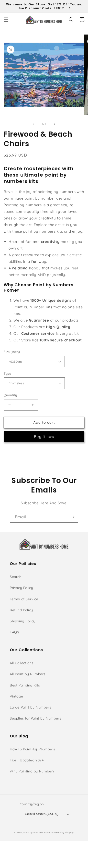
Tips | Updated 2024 (27, 760)
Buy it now (44, 436)
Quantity (10, 395)
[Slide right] (54, 124)
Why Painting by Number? (32, 771)
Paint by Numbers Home (37, 832)
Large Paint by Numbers (30, 707)
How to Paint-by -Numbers (32, 749)
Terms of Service (24, 599)
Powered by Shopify (63, 832)
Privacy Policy (21, 588)
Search (16, 577)
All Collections (21, 663)
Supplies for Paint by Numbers (35, 718)
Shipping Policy (22, 621)
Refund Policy (21, 610)
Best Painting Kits (25, 685)
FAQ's (15, 632)
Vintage (16, 696)
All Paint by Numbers (27, 674)
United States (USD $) (41, 814)
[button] (6, 19)
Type (7, 373)
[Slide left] (33, 124)
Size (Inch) (12, 352)
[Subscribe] (72, 517)
